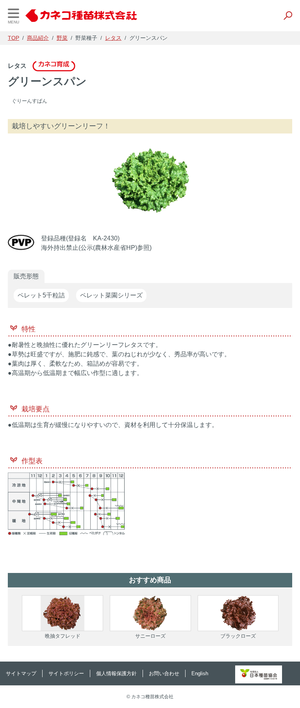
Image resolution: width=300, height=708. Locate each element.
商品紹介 (38, 38)
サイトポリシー (66, 673)
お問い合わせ (164, 673)
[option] (150, 180)
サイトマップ (21, 673)
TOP (13, 38)
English (199, 673)
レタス (113, 38)
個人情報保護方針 (116, 673)
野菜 (62, 38)
